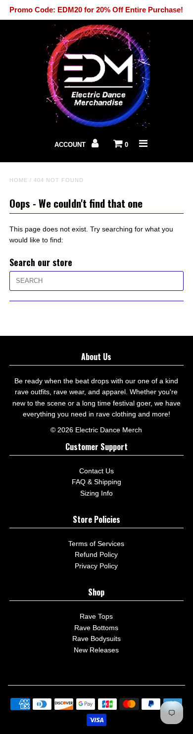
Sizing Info (96, 493)
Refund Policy (96, 554)
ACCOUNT (71, 144)
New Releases (96, 650)
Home (18, 180)
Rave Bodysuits (96, 638)
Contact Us (96, 471)
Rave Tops (96, 616)
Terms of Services (96, 544)
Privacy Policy (96, 566)
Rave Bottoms (96, 628)
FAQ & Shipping (96, 482)
